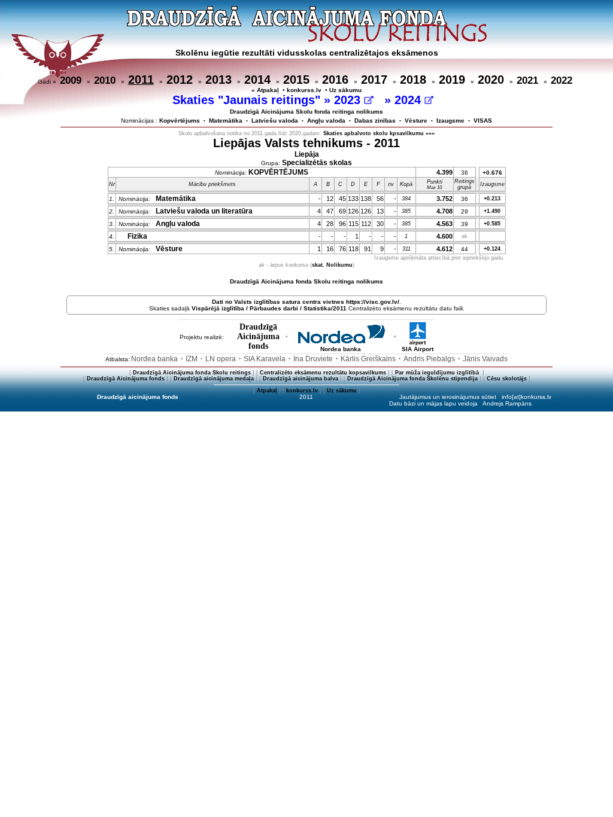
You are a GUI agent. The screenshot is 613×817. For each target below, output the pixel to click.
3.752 (444, 198)
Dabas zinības (375, 120)
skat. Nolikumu (332, 265)
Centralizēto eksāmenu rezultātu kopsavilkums (323, 373)
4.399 (444, 172)
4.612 (444, 248)
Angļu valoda (326, 120)
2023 (349, 99)
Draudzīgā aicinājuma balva (300, 379)
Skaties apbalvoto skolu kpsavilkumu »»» (379, 133)
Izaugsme (450, 120)
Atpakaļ (267, 391)
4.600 (444, 236)
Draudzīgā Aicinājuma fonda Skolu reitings (192, 373)
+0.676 (492, 172)
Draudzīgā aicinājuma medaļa (214, 379)
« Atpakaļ (265, 90)
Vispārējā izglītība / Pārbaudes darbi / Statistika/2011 (269, 308)
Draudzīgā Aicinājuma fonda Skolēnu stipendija (412, 379)
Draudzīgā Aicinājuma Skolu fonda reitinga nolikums (306, 111)
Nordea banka (340, 349)
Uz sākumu (345, 90)
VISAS (483, 120)
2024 (409, 99)
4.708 (444, 211)
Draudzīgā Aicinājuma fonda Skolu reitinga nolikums (306, 281)
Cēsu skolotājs (507, 379)
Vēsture (416, 120)
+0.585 (492, 224)
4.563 (444, 223)
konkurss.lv (304, 90)
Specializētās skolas (317, 162)
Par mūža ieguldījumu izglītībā (438, 373)
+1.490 (492, 211)
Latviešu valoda (274, 120)
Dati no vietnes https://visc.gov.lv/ (305, 301)
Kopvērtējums (179, 120)
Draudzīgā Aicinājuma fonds (126, 379)
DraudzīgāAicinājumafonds (258, 336)
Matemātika (225, 120)
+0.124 (492, 249)
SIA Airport (417, 349)
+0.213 (492, 199)
